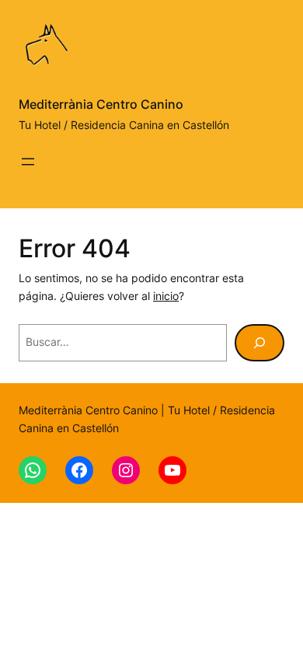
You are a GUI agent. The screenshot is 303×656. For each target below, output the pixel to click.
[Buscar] (259, 342)
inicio (166, 295)
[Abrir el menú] (28, 161)
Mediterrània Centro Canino (101, 104)
